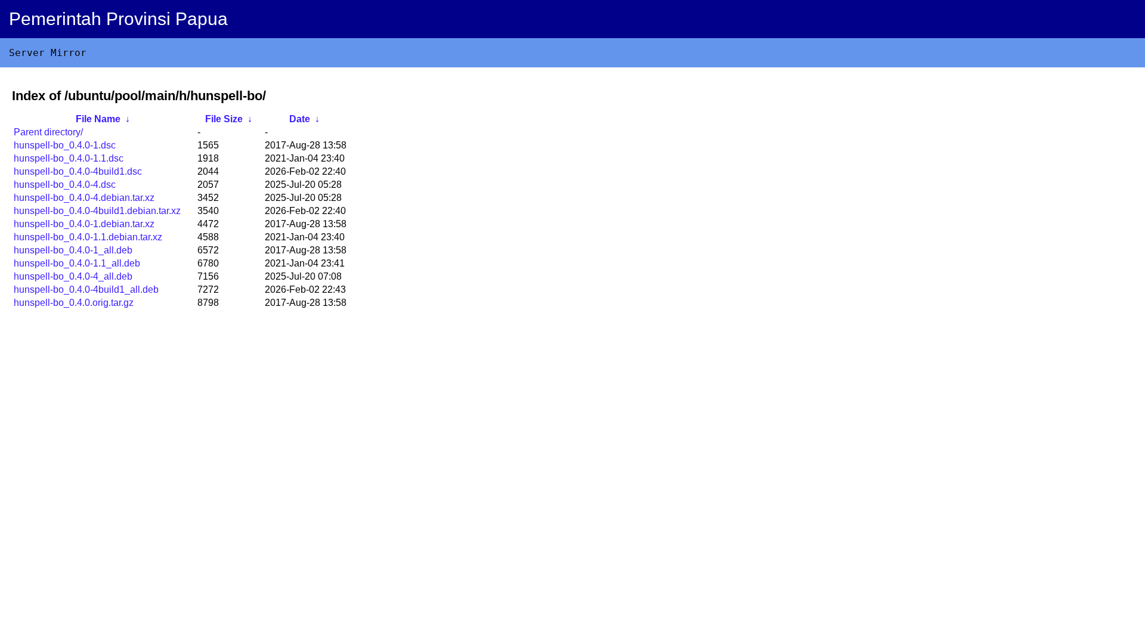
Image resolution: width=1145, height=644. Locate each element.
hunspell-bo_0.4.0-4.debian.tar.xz (84, 198)
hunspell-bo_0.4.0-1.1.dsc (68, 158)
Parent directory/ (48, 132)
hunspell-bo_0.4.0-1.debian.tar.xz (84, 224)
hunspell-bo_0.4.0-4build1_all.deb (86, 289)
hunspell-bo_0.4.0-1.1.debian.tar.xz (88, 237)
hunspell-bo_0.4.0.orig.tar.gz (74, 303)
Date (299, 119)
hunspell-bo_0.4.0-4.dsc (65, 184)
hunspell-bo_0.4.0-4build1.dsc (78, 171)
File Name (98, 119)
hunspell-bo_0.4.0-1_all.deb (73, 250)
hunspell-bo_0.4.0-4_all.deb (73, 276)
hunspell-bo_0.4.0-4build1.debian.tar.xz (97, 211)
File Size (224, 119)
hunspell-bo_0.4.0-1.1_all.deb (77, 263)
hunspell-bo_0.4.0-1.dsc (65, 145)
